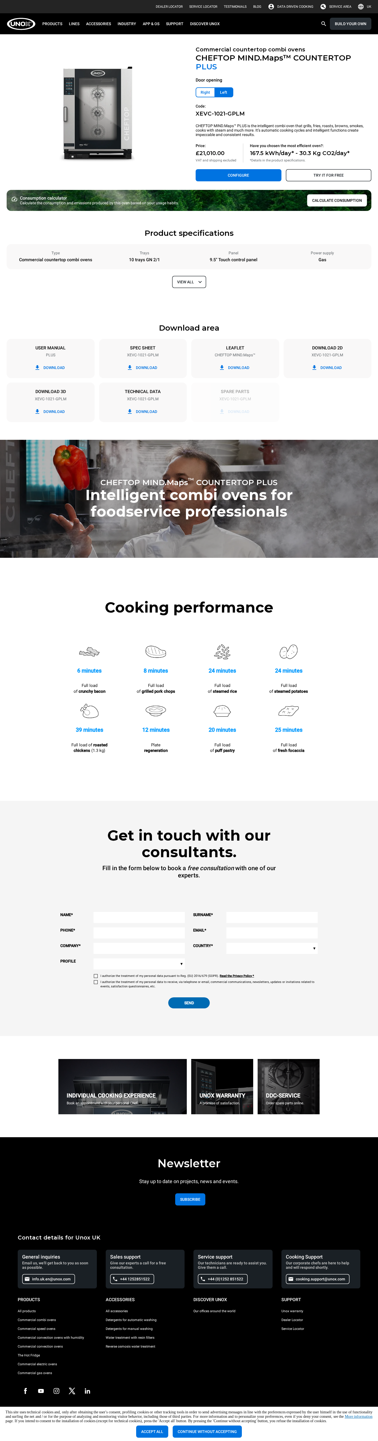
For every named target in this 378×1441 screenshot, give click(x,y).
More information (358, 1416)
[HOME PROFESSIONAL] (23, 24)
